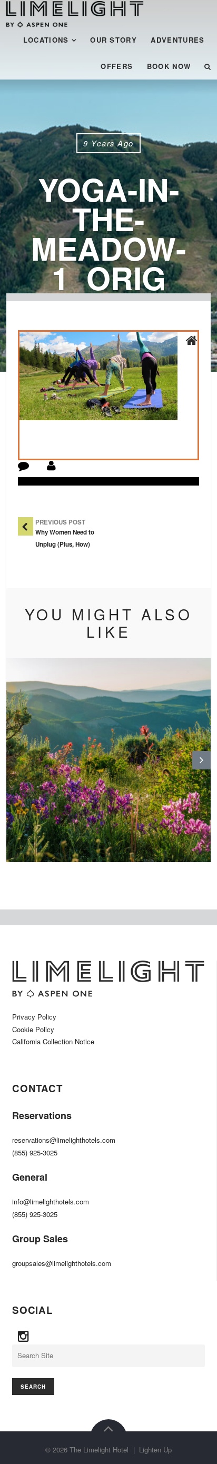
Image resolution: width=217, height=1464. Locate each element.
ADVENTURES (177, 40)
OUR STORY (113, 40)
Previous (15, 768)
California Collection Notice (53, 1041)
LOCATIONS (46, 40)
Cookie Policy (33, 1029)
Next (201, 768)
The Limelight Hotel (99, 1450)
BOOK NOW (169, 66)
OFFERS (117, 66)
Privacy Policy (34, 1017)
